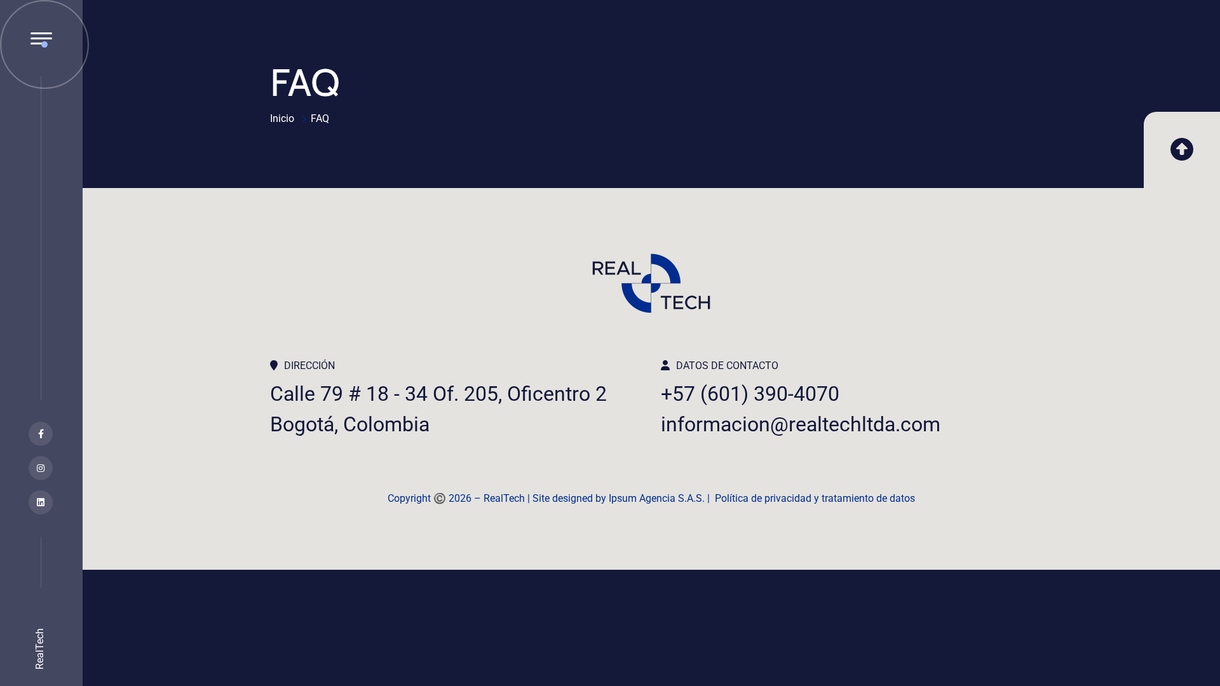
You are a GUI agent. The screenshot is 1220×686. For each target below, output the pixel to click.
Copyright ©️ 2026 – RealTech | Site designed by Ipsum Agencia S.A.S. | (551, 498)
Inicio (282, 118)
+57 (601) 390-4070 (750, 394)
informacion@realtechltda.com (800, 424)
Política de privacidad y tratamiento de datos (815, 498)
